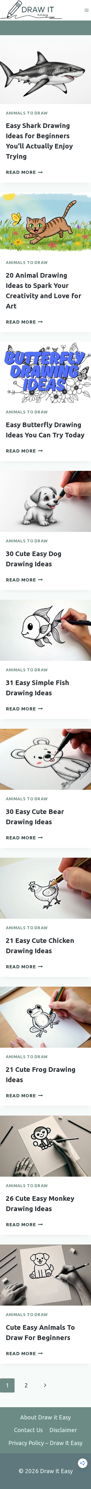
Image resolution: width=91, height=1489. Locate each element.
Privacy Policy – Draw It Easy (45, 1443)
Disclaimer (63, 1430)
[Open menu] (86, 10)
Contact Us (28, 1430)
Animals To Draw (27, 113)
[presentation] (45, 73)
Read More (24, 172)
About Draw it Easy (45, 1417)
